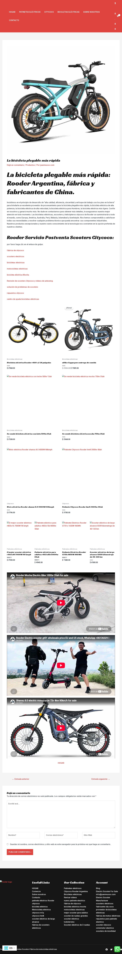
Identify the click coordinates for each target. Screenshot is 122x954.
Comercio (36, 891)
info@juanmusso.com (106, 894)
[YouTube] (121, 949)
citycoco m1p (38, 913)
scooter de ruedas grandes (76, 916)
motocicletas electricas (17, 269)
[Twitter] (111, 949)
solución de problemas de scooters (22, 287)
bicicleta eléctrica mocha (75, 907)
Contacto (14, 20)
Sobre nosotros (91, 12)
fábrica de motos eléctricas (108, 916)
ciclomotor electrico (105, 928)
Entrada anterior (20, 779)
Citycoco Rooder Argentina (76, 891)
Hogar (12, 12)
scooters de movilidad (106, 931)
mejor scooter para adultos (76, 913)
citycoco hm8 (38, 916)
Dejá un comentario (15, 165)
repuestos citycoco (15, 293)
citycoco (36, 903)
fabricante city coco (105, 907)
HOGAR (61, 763)
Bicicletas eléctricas (68, 12)
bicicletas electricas (16, 262)
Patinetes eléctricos (30, 12)
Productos (30, 165)
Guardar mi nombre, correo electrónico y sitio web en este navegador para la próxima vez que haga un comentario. (60, 844)
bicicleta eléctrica (40, 907)
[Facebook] (107, 949)
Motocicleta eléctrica (41, 910)
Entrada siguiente (101, 779)
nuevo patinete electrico (74, 900)
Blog (98, 888)
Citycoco (49, 12)
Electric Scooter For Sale (107, 891)
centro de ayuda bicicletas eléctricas (23, 299)
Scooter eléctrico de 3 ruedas (77, 925)
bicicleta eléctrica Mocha (18, 275)
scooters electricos (15, 256)
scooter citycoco (103, 925)
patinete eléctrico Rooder (43, 900)
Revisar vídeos (70, 897)
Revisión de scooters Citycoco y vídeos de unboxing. (30, 281)
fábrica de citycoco (15, 250)
